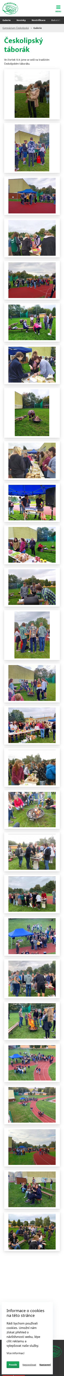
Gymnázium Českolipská (15, 28)
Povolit (13, 1364)
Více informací (15, 1353)
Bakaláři (55, 20)
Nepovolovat (29, 1364)
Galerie (6, 20)
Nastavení (45, 1364)
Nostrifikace (38, 20)
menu (58, 11)
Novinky (21, 20)
